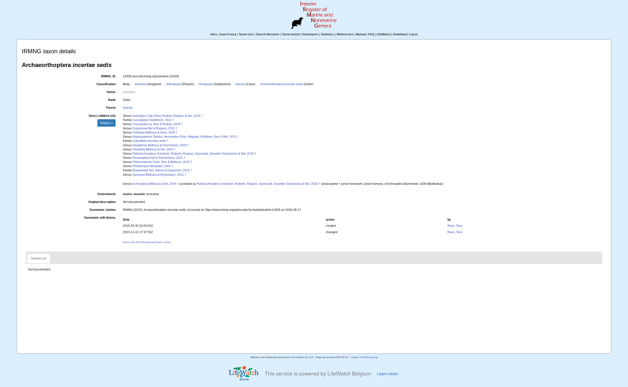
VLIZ (311, 357)
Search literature (267, 34)
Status (111, 92)
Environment (107, 194)
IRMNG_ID (108, 76)
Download (400, 34)
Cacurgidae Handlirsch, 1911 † (153, 120)
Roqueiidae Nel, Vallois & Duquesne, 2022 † (162, 170)
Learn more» (388, 373)
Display (105, 123)
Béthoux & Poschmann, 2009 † (160, 145)
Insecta (240, 84)
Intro (213, 34)
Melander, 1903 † (152, 166)
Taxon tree (246, 34)
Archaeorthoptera (281, 84)
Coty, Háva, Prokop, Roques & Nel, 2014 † (167, 116)
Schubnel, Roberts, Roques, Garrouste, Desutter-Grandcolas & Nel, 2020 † (194, 153)
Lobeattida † (150, 141)
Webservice (345, 34)
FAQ (371, 34)
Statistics (327, 34)
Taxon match (291, 34)
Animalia (140, 84)
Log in (413, 34)
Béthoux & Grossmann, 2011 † (159, 174)
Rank (112, 100)
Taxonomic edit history (100, 217)
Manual (361, 34)
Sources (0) (38, 258)
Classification (106, 84)
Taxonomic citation (102, 210)
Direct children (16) (102, 116)
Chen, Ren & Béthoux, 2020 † (162, 162)
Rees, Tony (454, 225)
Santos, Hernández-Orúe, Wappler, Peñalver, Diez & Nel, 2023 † (185, 136)
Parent (111, 107)
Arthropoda (173, 84)
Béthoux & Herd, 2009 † (155, 132)
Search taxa (227, 34)
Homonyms (310, 34)
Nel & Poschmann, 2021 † (158, 158)
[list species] (149, 242)
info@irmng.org (369, 357)
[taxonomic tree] (132, 242)
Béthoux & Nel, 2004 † (154, 149)
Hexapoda (206, 84)
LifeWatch (384, 34)
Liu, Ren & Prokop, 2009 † (157, 124)
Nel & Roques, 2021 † (154, 128)
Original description (102, 202)
